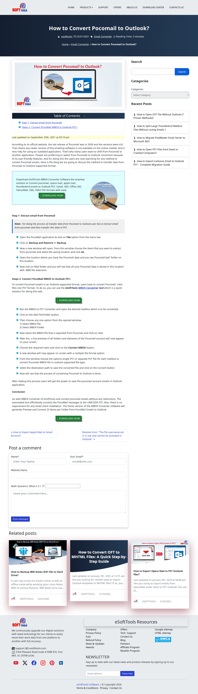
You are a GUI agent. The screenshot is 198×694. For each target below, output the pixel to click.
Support (103, 7)
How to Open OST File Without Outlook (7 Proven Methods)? (158, 116)
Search (182, 71)
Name (14, 456)
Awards (90, 647)
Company (91, 629)
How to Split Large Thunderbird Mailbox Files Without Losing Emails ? (157, 127)
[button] (68, 116)
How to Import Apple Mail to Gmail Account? (31, 434)
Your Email (76, 456)
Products (85, 7)
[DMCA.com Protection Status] (163, 638)
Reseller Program (130, 650)
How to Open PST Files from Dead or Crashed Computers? (155, 151)
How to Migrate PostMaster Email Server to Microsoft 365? (159, 139)
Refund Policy (93, 640)
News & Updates (95, 643)
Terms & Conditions (87, 688)
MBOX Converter (88, 287)
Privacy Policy (93, 633)
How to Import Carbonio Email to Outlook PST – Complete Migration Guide (158, 162)
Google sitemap (164, 629)
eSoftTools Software (88, 684)
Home (71, 7)
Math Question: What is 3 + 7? (27, 486)
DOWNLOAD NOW (52, 195)
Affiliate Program (130, 647)
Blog (123, 640)
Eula (88, 636)
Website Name (19, 470)
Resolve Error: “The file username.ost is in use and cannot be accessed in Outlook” (103, 436)
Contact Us (126, 636)
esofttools (66, 36)
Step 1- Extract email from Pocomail (42, 122)
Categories (137, 89)
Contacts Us (176, 7)
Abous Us (132, 7)
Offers (117, 7)
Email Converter (103, 36)
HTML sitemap (163, 633)
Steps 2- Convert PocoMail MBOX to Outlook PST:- (50, 127)
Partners (125, 643)
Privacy (104, 688)
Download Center (153, 7)
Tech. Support (128, 633)
